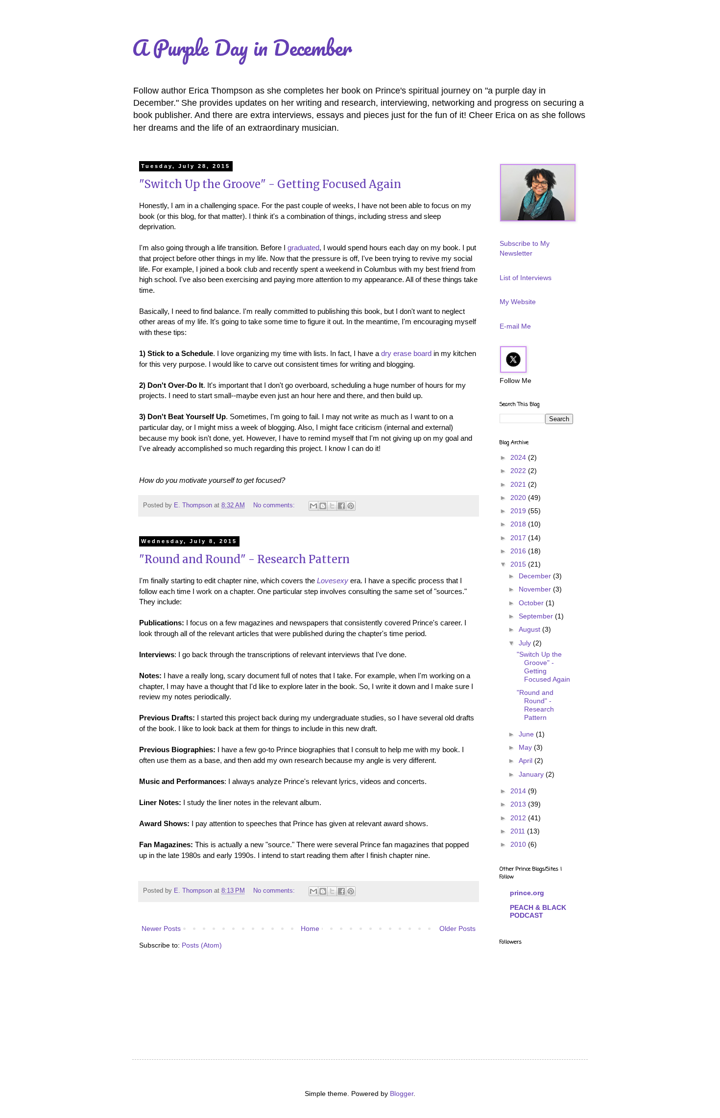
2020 (519, 497)
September (537, 616)
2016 (519, 551)
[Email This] (313, 506)
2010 (519, 844)
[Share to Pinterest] (351, 506)
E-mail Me (515, 326)
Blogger (401, 1093)
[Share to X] (332, 506)
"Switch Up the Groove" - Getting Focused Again (270, 184)
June (527, 734)
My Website (518, 302)
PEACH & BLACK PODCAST (538, 911)
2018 (519, 524)
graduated (303, 247)
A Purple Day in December (242, 47)
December (536, 576)
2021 (519, 484)
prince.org (527, 893)
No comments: (275, 505)
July (526, 643)
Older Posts (457, 928)
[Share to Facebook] (341, 506)
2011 (518, 831)
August (530, 629)
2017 (519, 538)
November (536, 589)
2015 (519, 564)
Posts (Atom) (202, 945)
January (532, 774)
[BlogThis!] (323, 506)
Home (310, 928)
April (526, 760)
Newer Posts (161, 928)
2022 (519, 471)
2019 (519, 511)
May (526, 747)
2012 (519, 818)
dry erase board (406, 353)
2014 (519, 791)
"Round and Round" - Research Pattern (244, 559)
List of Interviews (526, 278)
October (532, 603)
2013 (519, 804)
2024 (519, 457)
